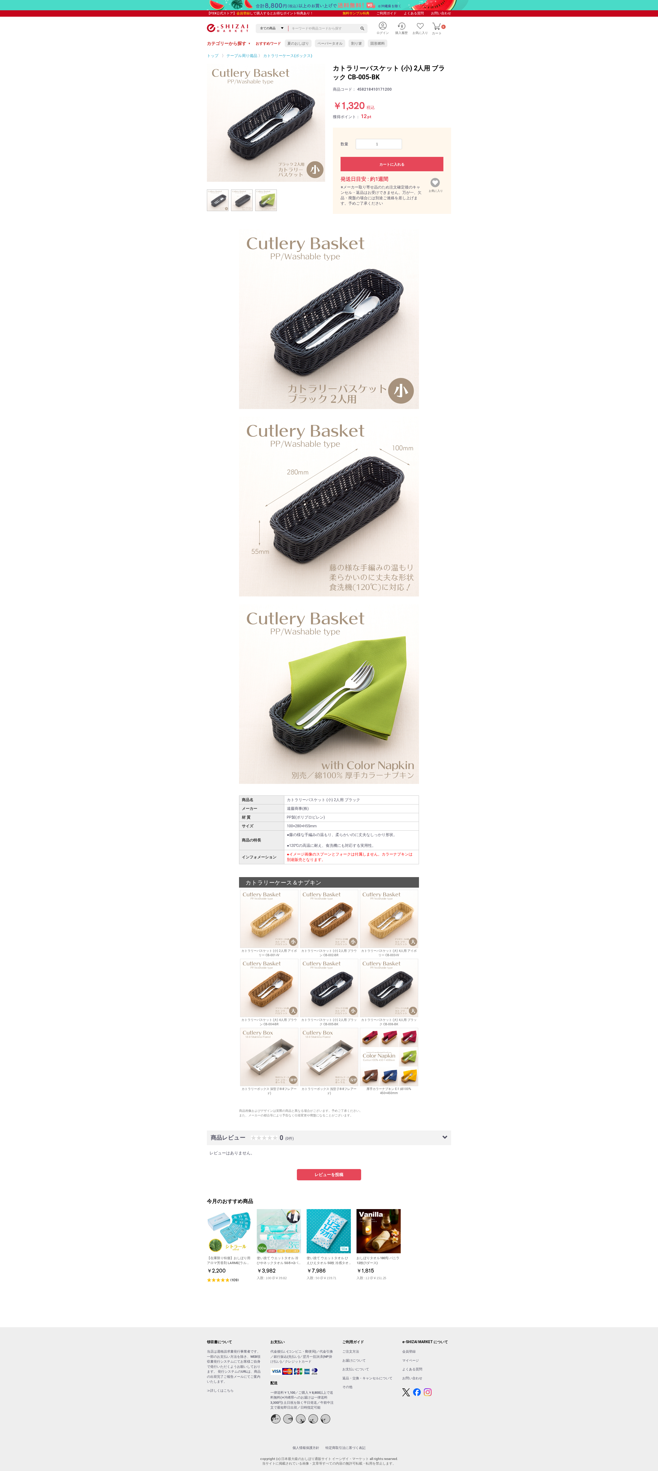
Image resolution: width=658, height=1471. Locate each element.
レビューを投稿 (329, 1174)
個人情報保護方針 (306, 1448)
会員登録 (243, 13)
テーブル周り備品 (241, 55)
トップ (212, 55)
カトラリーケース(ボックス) (287, 55)
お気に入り (436, 189)
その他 (347, 1387)
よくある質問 (414, 13)
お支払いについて (355, 1369)
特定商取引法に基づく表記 (345, 1448)
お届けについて (354, 1360)
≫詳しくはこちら (220, 1390)
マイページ (410, 1360)
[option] (266, 123)
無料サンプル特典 (356, 13)
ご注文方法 (350, 1351)
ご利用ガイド (387, 13)
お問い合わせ (441, 13)
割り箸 (356, 43)
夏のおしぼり (298, 43)
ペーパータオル (330, 43)
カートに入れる (392, 164)
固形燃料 (377, 43)
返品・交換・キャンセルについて (367, 1378)
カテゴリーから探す (229, 43)
